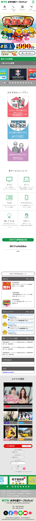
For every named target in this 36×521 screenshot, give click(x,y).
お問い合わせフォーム (22, 10)
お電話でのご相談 (13, 10)
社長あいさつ (16, 491)
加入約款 (3, 493)
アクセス (3, 495)
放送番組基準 (21, 493)
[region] (18, 35)
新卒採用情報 (16, 495)
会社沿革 (9, 491)
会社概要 (3, 491)
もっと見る (30, 279)
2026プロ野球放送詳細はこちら (18, 273)
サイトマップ (24, 495)
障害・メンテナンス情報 (31, 10)
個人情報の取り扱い (11, 493)
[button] (4, 82)
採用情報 (9, 495)
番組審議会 (28, 493)
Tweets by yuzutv (8, 372)
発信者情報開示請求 (25, 491)
